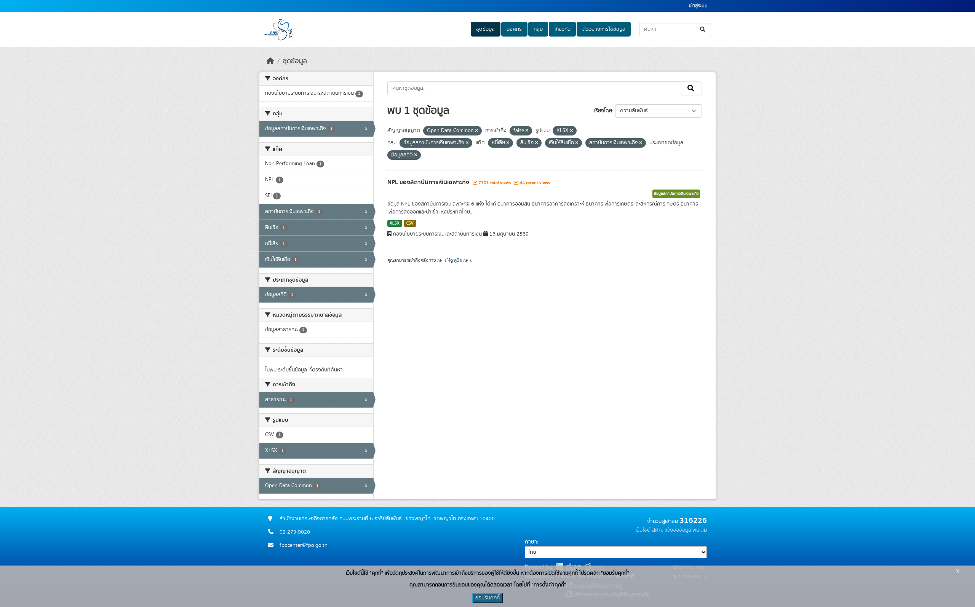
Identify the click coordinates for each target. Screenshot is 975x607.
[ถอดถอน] (476, 131)
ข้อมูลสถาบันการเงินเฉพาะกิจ (676, 193)
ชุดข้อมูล (485, 29)
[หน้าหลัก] (270, 61)
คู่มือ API (462, 260)
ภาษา (531, 542)
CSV (410, 223)
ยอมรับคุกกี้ (487, 598)
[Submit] (703, 29)
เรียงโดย (603, 111)
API (440, 260)
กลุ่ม (538, 29)
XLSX (395, 223)
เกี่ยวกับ (563, 29)
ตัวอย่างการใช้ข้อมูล (603, 29)
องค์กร (514, 29)
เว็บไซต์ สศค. (649, 530)
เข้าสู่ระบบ (698, 6)
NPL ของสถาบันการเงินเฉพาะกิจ (429, 182)
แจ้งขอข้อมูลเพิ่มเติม (686, 530)
